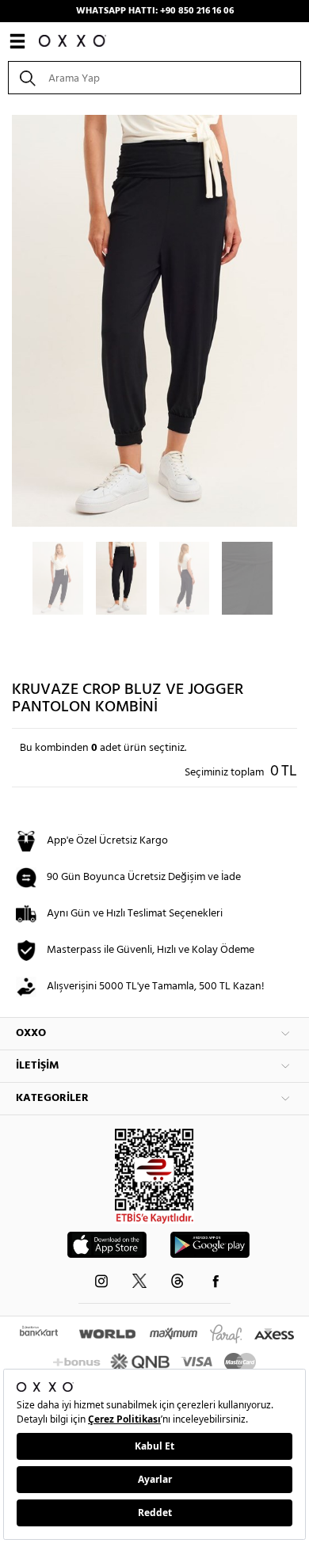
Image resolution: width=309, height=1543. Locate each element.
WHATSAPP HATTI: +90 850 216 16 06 (155, 11)
